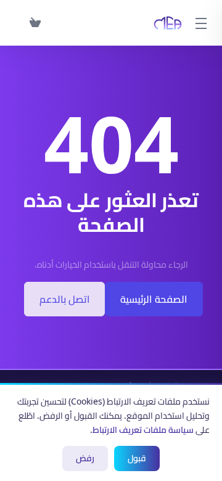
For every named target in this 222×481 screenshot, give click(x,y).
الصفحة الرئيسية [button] (153, 299)
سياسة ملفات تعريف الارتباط (143, 430)
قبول (137, 458)
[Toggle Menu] (202, 22)
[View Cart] (33, 23)
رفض (85, 458)
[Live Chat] (17, 23)
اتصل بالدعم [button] (64, 299)
